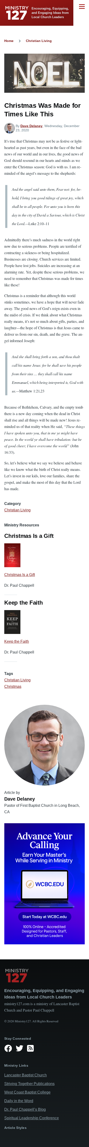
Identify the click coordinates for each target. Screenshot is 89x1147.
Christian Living (39, 41)
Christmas (12, 686)
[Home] (44, 975)
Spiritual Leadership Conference (31, 1118)
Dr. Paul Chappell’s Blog (25, 1109)
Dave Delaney (31, 126)
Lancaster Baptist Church (25, 1075)
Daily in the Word (18, 1101)
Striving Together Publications (29, 1084)
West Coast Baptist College (27, 1092)
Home (9, 41)
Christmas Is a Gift (19, 575)
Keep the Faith (16, 641)
